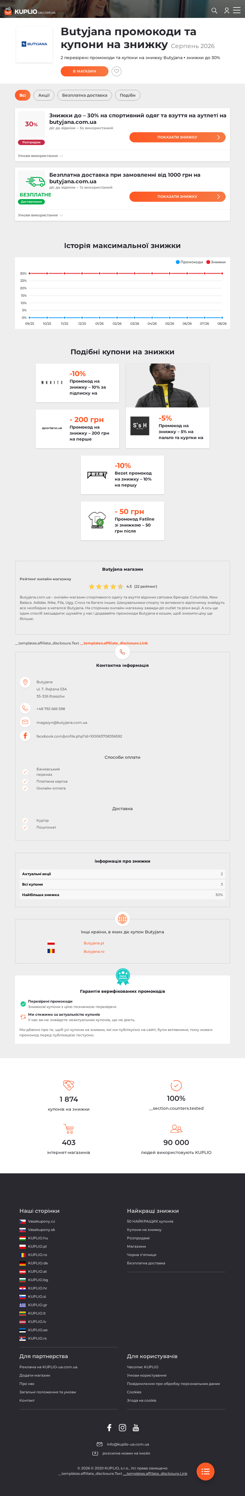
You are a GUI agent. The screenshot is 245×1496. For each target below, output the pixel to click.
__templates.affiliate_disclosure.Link (114, 643)
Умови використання (38, 155)
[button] (189, 262)
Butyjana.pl (94, 943)
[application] (122, 293)
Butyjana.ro (94, 951)
